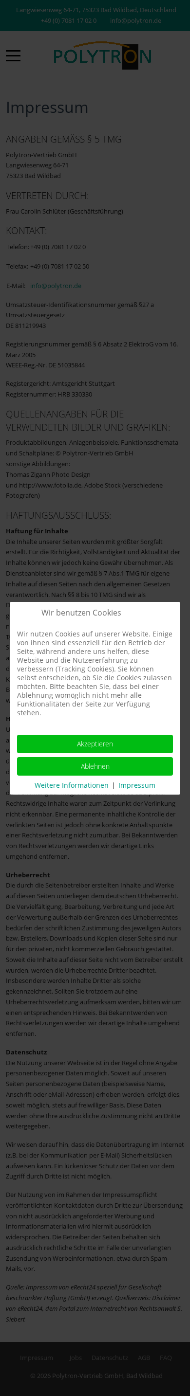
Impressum (136, 785)
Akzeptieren (95, 743)
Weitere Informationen (72, 785)
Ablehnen (95, 766)
